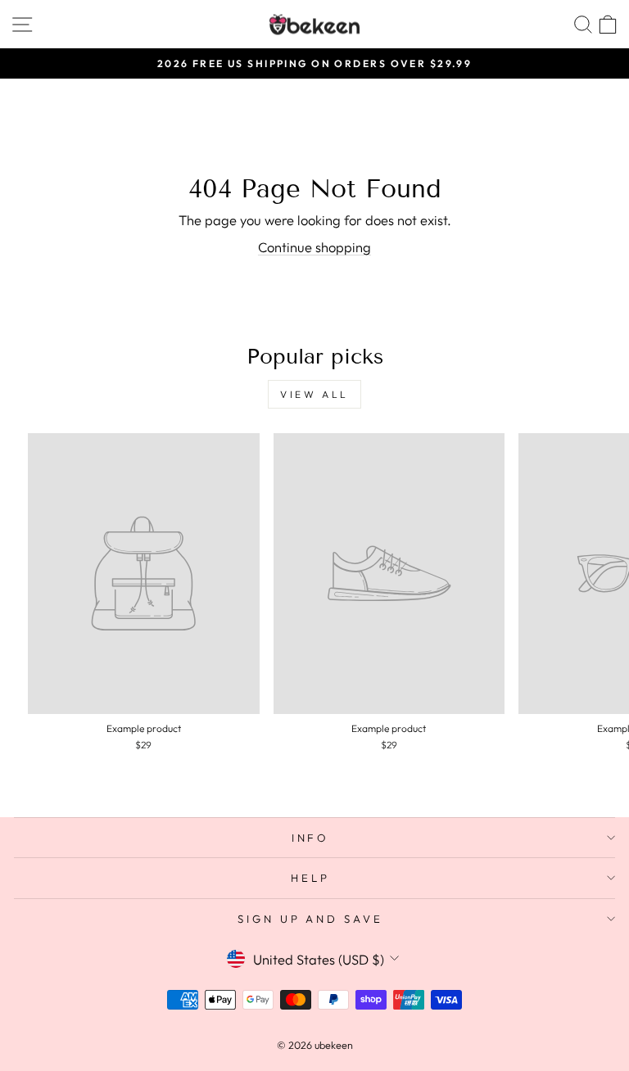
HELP (310, 877)
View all (314, 394)
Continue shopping (314, 246)
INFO (311, 837)
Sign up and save (311, 918)
